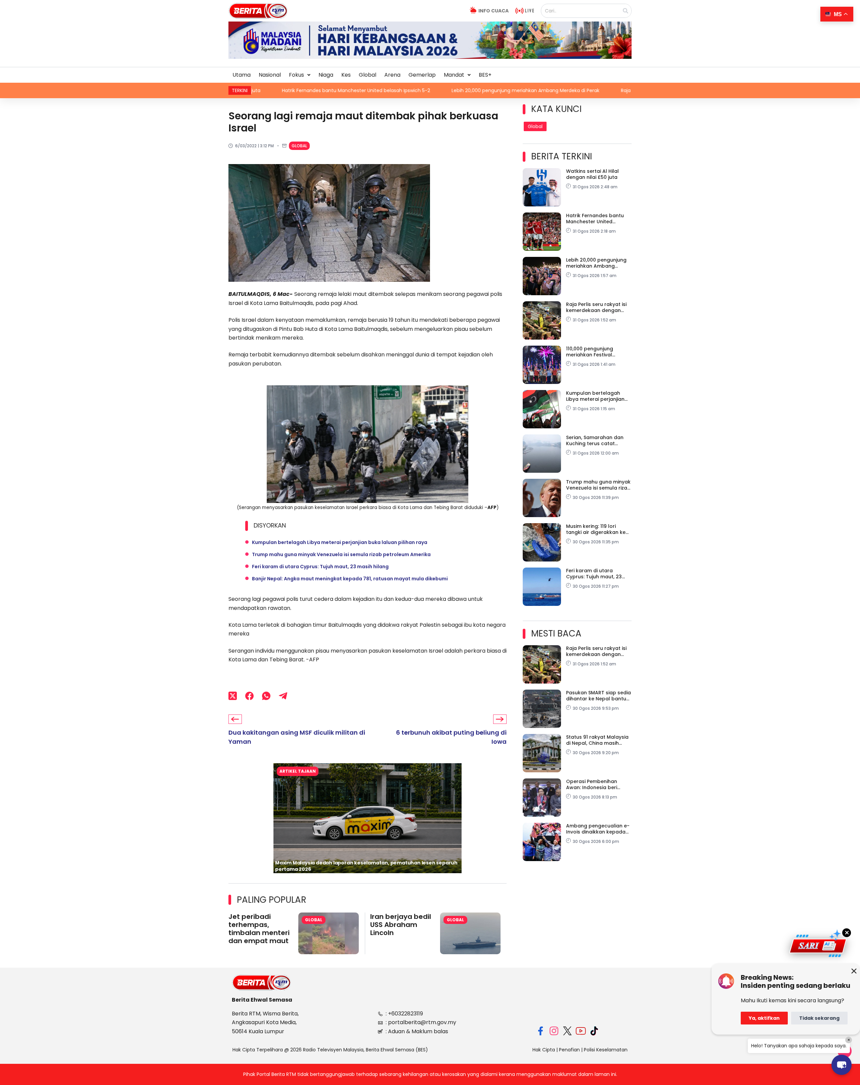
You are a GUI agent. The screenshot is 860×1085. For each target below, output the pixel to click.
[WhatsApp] (266, 696)
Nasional (270, 75)
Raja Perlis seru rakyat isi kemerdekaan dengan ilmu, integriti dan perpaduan (595, 90)
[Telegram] (283, 696)
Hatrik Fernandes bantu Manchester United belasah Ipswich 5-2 (595, 218)
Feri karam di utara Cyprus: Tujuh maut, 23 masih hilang (320, 566)
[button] (299, 75)
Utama (241, 75)
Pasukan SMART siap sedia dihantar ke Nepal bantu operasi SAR (598, 696)
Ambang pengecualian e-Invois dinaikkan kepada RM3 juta (598, 829)
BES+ (485, 75)
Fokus (296, 75)
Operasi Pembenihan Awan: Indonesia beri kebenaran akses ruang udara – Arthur (595, 784)
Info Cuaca (493, 10)
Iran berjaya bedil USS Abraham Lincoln (400, 924)
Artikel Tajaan (298, 771)
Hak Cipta (543, 1049)
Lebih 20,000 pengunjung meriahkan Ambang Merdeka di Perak (411, 90)
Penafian (569, 1049)
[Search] (625, 10)
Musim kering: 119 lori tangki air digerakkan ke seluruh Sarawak (596, 529)
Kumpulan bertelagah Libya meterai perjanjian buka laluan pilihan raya (339, 542)
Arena (392, 75)
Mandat (454, 75)
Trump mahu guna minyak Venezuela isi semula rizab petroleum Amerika (341, 554)
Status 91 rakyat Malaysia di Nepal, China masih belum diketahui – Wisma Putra (597, 740)
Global (367, 75)
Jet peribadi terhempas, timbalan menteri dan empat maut (259, 928)
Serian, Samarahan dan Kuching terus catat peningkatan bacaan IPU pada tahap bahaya (596, 440)
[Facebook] (249, 696)
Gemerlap (422, 75)
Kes (346, 75)
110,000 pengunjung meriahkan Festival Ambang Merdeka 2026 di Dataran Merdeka (597, 352)
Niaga (325, 75)
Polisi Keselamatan (606, 1049)
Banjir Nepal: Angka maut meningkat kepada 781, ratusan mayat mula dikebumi (350, 578)
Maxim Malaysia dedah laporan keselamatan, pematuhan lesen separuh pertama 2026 (366, 866)
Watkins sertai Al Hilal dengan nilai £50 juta (592, 174)
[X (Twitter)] (232, 696)
